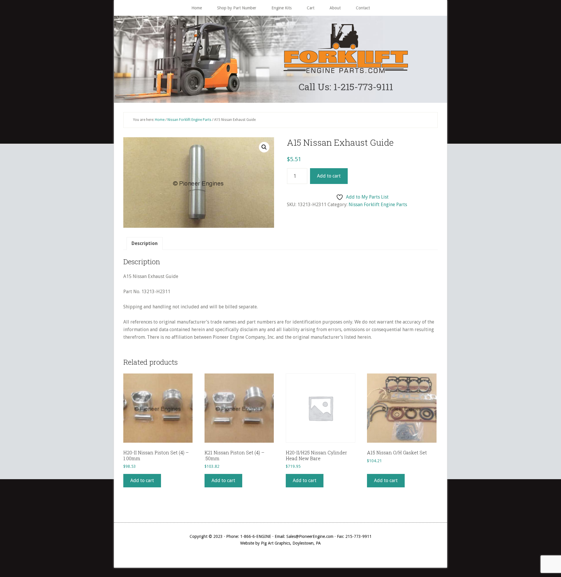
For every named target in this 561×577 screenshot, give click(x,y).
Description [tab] (144, 243)
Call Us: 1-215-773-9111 (346, 86)
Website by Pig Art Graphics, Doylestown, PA (280, 543)
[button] (264, 147)
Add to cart (329, 176)
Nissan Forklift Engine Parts (189, 120)
